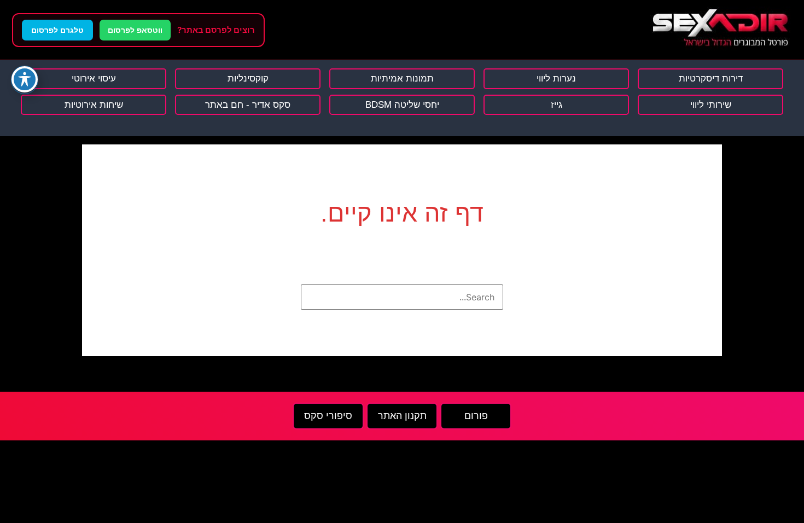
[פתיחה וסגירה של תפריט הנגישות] (24, 79)
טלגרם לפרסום (57, 30)
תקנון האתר (402, 415)
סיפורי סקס (328, 415)
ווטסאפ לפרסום (135, 30)
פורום (476, 415)
